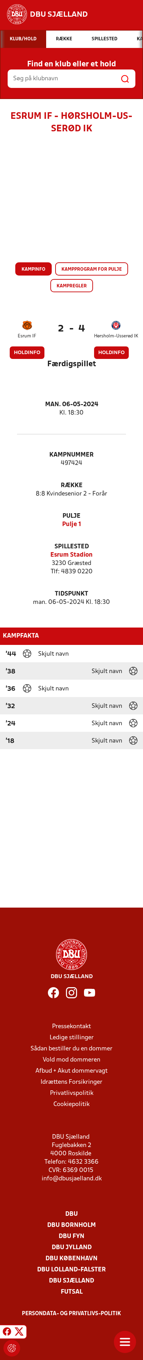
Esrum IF (27, 336)
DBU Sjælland (71, 1281)
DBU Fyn (71, 1236)
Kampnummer (71, 455)
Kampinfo (33, 269)
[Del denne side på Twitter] (19, 1332)
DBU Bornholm (71, 1225)
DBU (71, 1214)
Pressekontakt (71, 1027)
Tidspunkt (71, 594)
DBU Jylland (72, 1248)
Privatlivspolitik (71, 1093)
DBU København (71, 1259)
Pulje (71, 516)
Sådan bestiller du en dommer (71, 1049)
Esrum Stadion (71, 555)
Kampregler (72, 286)
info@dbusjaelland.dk (72, 1179)
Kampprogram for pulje (91, 269)
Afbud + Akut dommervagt (71, 1071)
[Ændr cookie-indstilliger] (11, 1348)
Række (72, 486)
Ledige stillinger (72, 1038)
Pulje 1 (71, 524)
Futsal (72, 1292)
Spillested (71, 547)
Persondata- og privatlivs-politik (71, 1313)
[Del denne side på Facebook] (7, 1332)
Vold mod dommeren (71, 1060)
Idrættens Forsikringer (71, 1082)
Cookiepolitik (71, 1104)
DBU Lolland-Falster (71, 1270)
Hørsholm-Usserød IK (116, 336)
